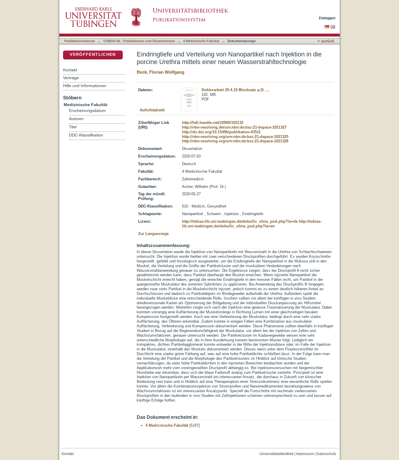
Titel (73, 127)
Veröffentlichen (93, 54)
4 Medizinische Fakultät (201, 41)
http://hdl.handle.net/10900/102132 (212, 122)
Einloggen (327, 18)
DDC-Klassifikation (86, 135)
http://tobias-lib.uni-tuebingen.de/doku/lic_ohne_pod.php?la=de (240, 221)
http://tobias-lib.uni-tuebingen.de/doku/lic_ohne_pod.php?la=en (252, 223)
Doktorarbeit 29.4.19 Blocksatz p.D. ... (235, 90)
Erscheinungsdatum (87, 110)
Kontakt (70, 70)
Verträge (71, 77)
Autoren (76, 119)
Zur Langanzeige (153, 233)
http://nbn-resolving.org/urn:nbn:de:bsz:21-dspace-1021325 (235, 136)
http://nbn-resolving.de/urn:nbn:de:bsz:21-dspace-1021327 (234, 127)
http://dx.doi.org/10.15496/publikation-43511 (221, 132)
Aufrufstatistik (152, 110)
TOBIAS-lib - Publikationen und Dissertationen (139, 41)
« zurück (326, 41)
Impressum (305, 454)
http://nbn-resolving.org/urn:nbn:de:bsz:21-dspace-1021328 (235, 141)
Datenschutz (326, 454)
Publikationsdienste (79, 41)
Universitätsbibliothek (276, 454)
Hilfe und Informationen (84, 85)
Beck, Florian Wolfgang (160, 72)
